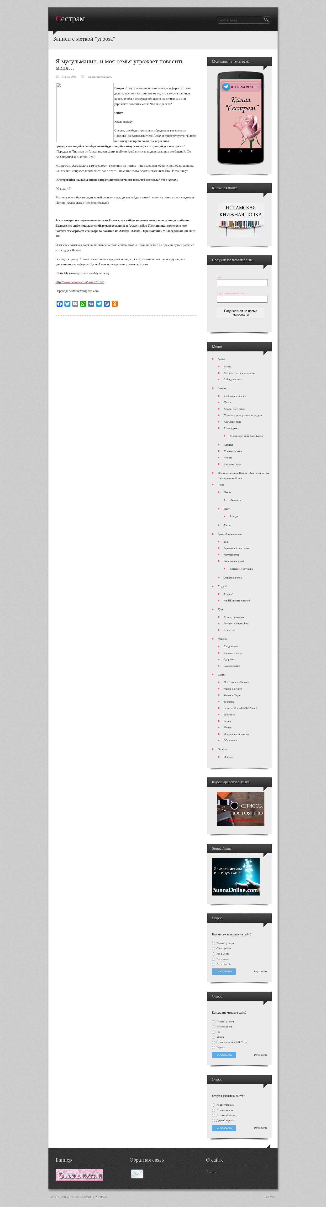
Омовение (235, 500)
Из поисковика (224, 1110)
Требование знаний (235, 396)
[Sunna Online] (236, 894)
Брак (226, 541)
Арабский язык (232, 421)
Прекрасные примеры (236, 734)
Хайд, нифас (231, 646)
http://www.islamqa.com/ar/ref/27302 (80, 282)
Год (218, 1031)
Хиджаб (222, 586)
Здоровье (229, 659)
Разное (222, 674)
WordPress (101, 1196)
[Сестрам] (79, 1179)
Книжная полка (232, 464)
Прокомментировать (100, 76)
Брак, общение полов (230, 534)
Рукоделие (230, 630)
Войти (75, 1196)
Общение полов (233, 577)
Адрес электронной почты (233, 293)
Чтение (228, 457)
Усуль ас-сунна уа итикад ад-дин (243, 415)
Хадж (227, 525)
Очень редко (223, 948)
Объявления (230, 740)
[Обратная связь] (137, 1177)
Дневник (229, 701)
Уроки (227, 402)
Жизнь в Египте (233, 688)
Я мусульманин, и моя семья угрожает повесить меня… (120, 64)
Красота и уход (233, 653)
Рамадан (234, 516)
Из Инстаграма (225, 1104)
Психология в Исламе (236, 682)
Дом (220, 609)
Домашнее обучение (241, 568)
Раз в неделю (223, 964)
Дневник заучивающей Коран (246, 435)
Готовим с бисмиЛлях (236, 623)
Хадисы (228, 444)
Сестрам (70, 18)
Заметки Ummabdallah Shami (240, 708)
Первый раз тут (225, 943)
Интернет (229, 714)
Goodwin (270, 1196)
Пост (227, 508)
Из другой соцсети (227, 1115)
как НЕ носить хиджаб (237, 600)
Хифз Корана (231, 428)
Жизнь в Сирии (232, 695)
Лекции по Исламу (234, 408)
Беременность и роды (236, 548)
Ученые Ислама (233, 451)
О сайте (222, 749)
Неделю (220, 1047)
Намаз (227, 492)
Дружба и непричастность (239, 373)
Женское (222, 638)
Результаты (260, 971)
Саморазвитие (232, 665)
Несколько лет (224, 1026)
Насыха (228, 727)
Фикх (221, 484)
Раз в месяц (222, 953)
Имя (219, 277)
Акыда (221, 358)
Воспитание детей (234, 561)
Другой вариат (225, 1120)
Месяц (220, 1036)
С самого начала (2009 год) (232, 1042)
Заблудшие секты (233, 379)
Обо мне (229, 757)
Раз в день (222, 959)
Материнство (231, 554)
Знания (222, 388)
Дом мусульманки (234, 617)
